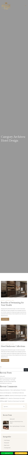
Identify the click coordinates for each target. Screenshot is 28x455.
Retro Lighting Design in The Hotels (7, 379)
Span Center (6, 445)
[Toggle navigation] (25, 6)
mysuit (3, 300)
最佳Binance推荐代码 (4, 395)
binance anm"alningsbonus (5, 392)
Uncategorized (7, 447)
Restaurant (6, 442)
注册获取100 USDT (4, 398)
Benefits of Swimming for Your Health (12, 304)
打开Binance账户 (3, 401)
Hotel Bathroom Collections (13, 346)
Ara (0, 366)
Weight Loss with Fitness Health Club (8, 381)
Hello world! (2, 376)
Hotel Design (7, 440)
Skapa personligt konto (5, 390)
